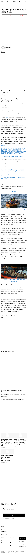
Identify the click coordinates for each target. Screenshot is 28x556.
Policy (20, 548)
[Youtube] (10, 545)
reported (3, 145)
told (7, 117)
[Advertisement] (14, 31)
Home (3, 15)
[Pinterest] (22, 55)
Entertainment (4, 540)
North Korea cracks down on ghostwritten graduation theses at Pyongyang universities (20, 441)
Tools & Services (22, 544)
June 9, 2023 (20, 156)
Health (2, 544)
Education (3, 539)
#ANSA (6, 153)
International (21, 541)
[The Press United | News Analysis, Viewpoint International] (15, 1)
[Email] (25, 55)
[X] (10, 55)
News (6, 351)
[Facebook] (7, 55)
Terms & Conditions (22, 546)
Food (2, 542)
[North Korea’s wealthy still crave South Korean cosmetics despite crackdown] (7, 451)
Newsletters (21, 543)
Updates (6, 15)
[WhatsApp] (16, 55)
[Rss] (10, 546)
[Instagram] (10, 543)
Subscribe (14, 515)
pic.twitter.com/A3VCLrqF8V (15, 153)
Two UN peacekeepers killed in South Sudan (12, 399)
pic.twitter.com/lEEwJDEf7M (7, 174)
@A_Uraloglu (4, 173)
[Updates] (3, 47)
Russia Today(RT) (11, 351)
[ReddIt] (13, 55)
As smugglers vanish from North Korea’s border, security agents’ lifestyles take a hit (7, 442)
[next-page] (4, 465)
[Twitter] (10, 540)
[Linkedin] (19, 55)
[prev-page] (2, 465)
